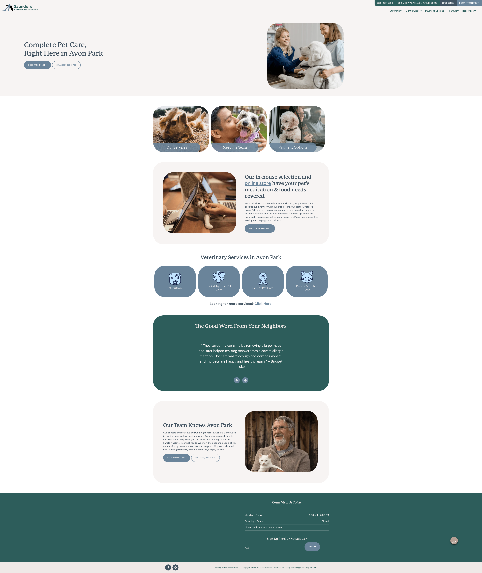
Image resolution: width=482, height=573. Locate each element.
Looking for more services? (241, 303)
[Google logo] (175, 567)
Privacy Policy (221, 567)
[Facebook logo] (168, 567)
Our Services (412, 10)
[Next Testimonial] (245, 380)
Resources (468, 10)
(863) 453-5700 (385, 3)
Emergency (448, 3)
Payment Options (434, 10)
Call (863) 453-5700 (66, 65)
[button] (454, 540)
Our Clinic (394, 10)
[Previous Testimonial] (237, 380)
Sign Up (312, 547)
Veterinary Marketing (290, 567)
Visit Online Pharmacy (260, 228)
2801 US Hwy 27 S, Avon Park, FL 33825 (417, 3)
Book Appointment (469, 3)
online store (258, 183)
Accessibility (233, 567)
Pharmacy (453, 10)
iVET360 (313, 567)
